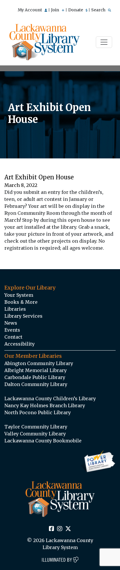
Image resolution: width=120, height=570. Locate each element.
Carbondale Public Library (34, 377)
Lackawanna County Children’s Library (50, 398)
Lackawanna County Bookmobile (43, 441)
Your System (18, 295)
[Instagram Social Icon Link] (59, 529)
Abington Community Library (38, 363)
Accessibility (19, 344)
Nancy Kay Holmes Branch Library (44, 405)
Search (98, 9)
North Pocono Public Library (37, 412)
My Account (30, 9)
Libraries (15, 309)
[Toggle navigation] (104, 42)
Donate (76, 9)
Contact (13, 337)
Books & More (21, 302)
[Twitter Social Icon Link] (68, 529)
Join (55, 9)
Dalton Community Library (35, 384)
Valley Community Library (35, 434)
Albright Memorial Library (35, 370)
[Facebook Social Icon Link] (51, 529)
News (10, 323)
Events (12, 330)
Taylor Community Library (35, 427)
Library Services (23, 316)
